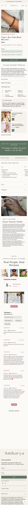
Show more (14, 404)
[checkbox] (7, 324)
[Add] (13, 119)
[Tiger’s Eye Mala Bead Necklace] (6, 116)
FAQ (2, 184)
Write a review (14, 306)
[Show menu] (2, 5)
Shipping (4, 190)
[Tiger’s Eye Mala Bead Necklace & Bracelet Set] (6, 127)
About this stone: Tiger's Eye (10, 163)
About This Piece (6, 83)
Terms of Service (4, 480)
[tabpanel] (14, 361)
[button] (14, 297)
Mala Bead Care (5, 87)
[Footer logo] (14, 453)
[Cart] (25, 5)
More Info (4, 493)
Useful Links (5, 488)
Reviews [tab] (8, 312)
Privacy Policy (22, 479)
